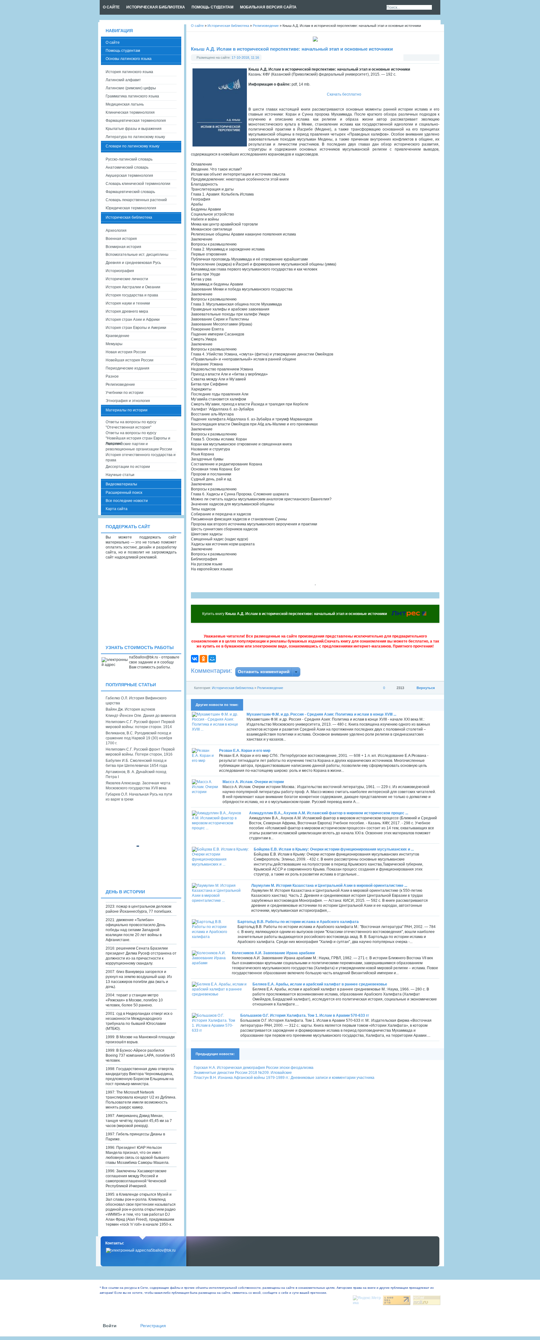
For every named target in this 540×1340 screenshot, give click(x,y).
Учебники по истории (124, 392)
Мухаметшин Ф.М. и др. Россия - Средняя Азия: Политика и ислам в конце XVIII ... (321, 714)
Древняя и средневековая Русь (133, 263)
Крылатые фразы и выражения (134, 129)
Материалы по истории (127, 410)
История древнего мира (127, 311)
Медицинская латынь (125, 104)
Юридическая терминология (131, 208)
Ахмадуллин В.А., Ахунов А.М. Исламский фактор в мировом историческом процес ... (328, 813)
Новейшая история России (129, 360)
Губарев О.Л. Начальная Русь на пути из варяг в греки (139, 797)
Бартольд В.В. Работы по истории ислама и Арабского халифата (298, 922)
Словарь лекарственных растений (136, 200)
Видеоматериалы (121, 484)
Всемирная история (123, 247)
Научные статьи (120, 475)
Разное (112, 376)
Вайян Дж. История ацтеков (130, 709)
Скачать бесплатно (344, 94)
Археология (116, 230)
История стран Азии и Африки (133, 319)
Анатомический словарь (127, 167)
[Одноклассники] (203, 659)
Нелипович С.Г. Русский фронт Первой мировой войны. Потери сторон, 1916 (140, 752)
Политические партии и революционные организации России (139, 446)
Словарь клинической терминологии (138, 183)
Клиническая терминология (130, 112)
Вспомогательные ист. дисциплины (137, 254)
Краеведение (117, 336)
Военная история (121, 238)
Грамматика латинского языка (132, 96)
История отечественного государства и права (141, 457)
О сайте (113, 42)
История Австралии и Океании (133, 287)
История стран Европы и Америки (136, 327)
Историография (120, 271)
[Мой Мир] (212, 659)
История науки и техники (128, 303)
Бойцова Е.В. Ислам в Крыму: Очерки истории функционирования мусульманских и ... (334, 849)
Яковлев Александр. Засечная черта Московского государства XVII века (138, 785)
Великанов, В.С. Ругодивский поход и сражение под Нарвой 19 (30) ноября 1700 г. (139, 738)
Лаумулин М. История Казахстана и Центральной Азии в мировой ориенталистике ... (329, 885)
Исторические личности (127, 279)
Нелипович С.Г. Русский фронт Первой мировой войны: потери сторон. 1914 (140, 724)
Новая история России (126, 352)
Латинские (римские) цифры (131, 88)
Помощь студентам (123, 50)
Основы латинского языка (129, 59)
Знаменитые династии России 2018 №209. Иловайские (243, 1072)
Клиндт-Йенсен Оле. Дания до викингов (141, 715)
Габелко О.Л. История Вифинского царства (136, 700)
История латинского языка (129, 72)
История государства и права (132, 295)
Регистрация (153, 1325)
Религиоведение (270, 688)
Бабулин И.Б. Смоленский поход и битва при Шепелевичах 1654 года (136, 763)
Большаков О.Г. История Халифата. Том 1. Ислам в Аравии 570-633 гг (304, 1015)
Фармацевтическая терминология (136, 120)
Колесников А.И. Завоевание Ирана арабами (273, 953)
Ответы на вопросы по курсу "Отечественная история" (131, 424)
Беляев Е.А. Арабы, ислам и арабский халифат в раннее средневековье (319, 984)
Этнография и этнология (128, 401)
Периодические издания (127, 368)
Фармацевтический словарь (130, 192)
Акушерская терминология (129, 175)
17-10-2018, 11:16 (245, 57)
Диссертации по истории (128, 466)
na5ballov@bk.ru (161, 1250)
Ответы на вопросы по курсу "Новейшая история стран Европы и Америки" (138, 436)
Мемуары (114, 344)
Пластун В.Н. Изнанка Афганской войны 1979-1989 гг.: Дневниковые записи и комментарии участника (284, 1077)
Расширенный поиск (124, 492)
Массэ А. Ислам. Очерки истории (253, 782)
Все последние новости (127, 501)
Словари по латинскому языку (132, 146)
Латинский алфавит (123, 80)
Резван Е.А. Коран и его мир (244, 750)
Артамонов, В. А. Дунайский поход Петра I (136, 774)
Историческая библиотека (232, 688)
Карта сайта (117, 509)
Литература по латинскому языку (135, 137)
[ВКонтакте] (194, 659)
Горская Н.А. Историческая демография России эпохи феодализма (253, 1067)
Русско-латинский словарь (129, 159)
